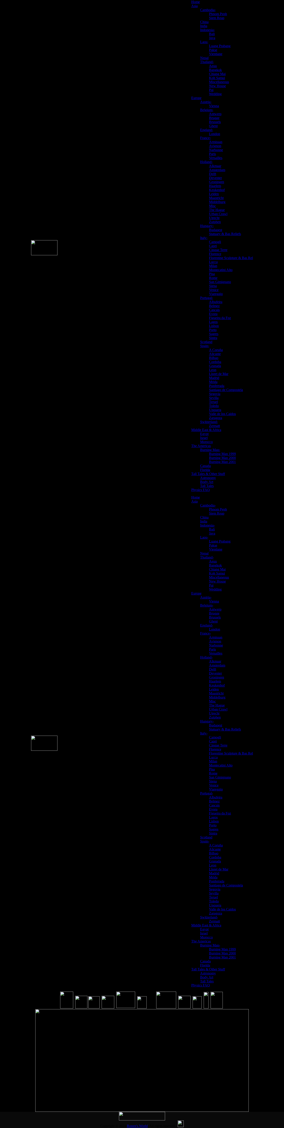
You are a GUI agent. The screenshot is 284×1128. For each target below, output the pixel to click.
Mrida (213, 382)
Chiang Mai (217, 74)
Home (195, 2)
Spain (204, 346)
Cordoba (215, 362)
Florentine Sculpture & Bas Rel (231, 258)
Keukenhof (217, 190)
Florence (215, 254)
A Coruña (216, 350)
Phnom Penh (218, 14)
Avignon (215, 146)
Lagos (213, 322)
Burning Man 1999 (222, 454)
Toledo (214, 406)
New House (217, 86)
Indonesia (207, 30)
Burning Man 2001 (222, 462)
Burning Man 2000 (222, 458)
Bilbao (213, 358)
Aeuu (213, 66)
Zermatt (214, 426)
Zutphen (215, 222)
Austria (205, 102)
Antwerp (215, 114)
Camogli (215, 242)
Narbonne (216, 150)
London (214, 134)
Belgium (206, 110)
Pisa (212, 274)
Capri (213, 246)
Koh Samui (217, 78)
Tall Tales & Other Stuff (208, 474)
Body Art (206, 482)
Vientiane (215, 54)
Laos (204, 42)
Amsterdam (217, 170)
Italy (203, 238)
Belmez (214, 306)
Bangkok (215, 70)
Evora (213, 314)
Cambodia (208, 10)
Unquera (215, 410)
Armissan (215, 142)
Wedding (215, 94)
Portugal (206, 298)
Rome (213, 278)
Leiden (214, 194)
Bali (212, 34)
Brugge (214, 118)
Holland (206, 162)
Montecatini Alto (221, 270)
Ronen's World (137, 1126)
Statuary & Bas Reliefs (225, 234)
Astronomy (208, 478)
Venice (214, 290)
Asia (194, 6)
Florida (205, 470)
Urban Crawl (218, 214)
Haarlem (215, 186)
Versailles (215, 158)
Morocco (206, 442)
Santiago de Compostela (226, 390)
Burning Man (210, 450)
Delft (212, 174)
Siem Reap (216, 18)
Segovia (214, 394)
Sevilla (214, 398)
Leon (212, 370)
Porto (213, 330)
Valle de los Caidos (222, 414)
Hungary (207, 226)
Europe (196, 98)
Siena (213, 286)
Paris (212, 154)
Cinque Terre (218, 250)
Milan (213, 266)
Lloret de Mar (218, 374)
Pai (211, 90)
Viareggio (216, 294)
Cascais (214, 310)
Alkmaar (215, 166)
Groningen (216, 182)
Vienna (214, 106)
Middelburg (217, 202)
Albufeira (215, 302)
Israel (204, 438)
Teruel (213, 402)
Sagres (213, 334)
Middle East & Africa (206, 430)
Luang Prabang (220, 46)
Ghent (213, 126)
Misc (212, 206)
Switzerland (209, 422)
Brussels (215, 122)
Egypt (204, 434)
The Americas (201, 446)
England (206, 130)
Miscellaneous (219, 82)
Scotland (206, 342)
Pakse (213, 50)
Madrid (214, 378)
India (203, 26)
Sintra (213, 338)
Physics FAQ (200, 490)
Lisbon (214, 326)
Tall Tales (207, 486)
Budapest (215, 230)
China (204, 22)
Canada (205, 466)
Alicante (215, 354)
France (205, 138)
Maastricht (216, 198)
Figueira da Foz (220, 318)
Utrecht (214, 218)
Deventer (215, 178)
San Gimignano (220, 282)
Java (212, 38)
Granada (215, 366)
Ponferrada (216, 386)
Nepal (204, 58)
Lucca (213, 262)
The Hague (217, 210)
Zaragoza (215, 418)
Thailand (207, 62)
